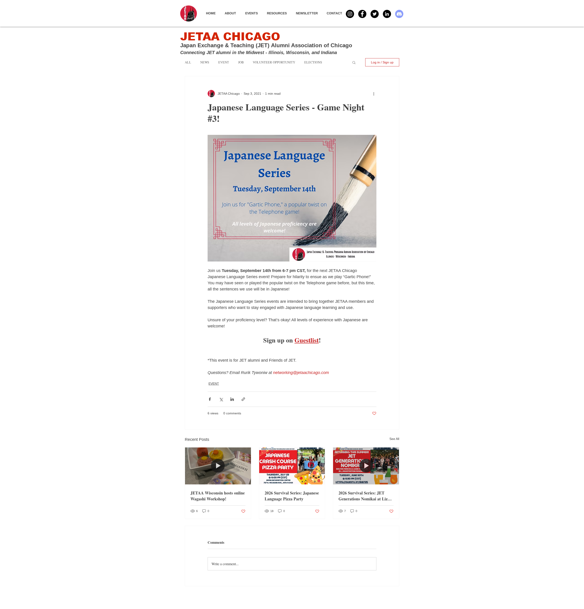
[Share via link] (243, 399)
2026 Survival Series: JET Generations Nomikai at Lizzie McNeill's (365, 496)
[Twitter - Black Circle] (374, 14)
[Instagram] (350, 14)
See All (394, 439)
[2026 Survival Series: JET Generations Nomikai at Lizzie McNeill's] (366, 465)
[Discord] (399, 14)
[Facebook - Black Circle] (362, 14)
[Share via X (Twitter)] (221, 399)
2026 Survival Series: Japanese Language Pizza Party (292, 496)
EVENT (214, 383)
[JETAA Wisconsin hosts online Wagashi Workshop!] (218, 465)
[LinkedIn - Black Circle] (387, 14)
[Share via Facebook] (210, 399)
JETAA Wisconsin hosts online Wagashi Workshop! (217, 496)
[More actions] (373, 93)
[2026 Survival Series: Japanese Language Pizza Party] (292, 465)
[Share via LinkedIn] (232, 399)
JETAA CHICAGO (230, 37)
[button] (254, 13)
